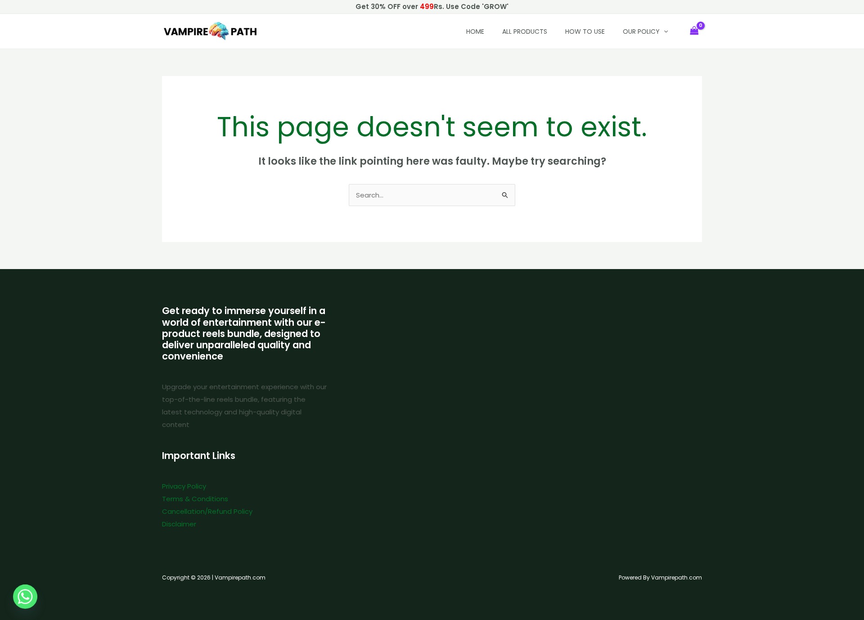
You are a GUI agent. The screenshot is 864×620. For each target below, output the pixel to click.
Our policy (641, 31)
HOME (475, 31)
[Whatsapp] (25, 596)
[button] (664, 31)
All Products (524, 31)
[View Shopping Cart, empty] (694, 31)
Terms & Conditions (195, 498)
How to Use (585, 31)
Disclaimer (179, 524)
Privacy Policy (184, 486)
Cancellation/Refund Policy (207, 511)
